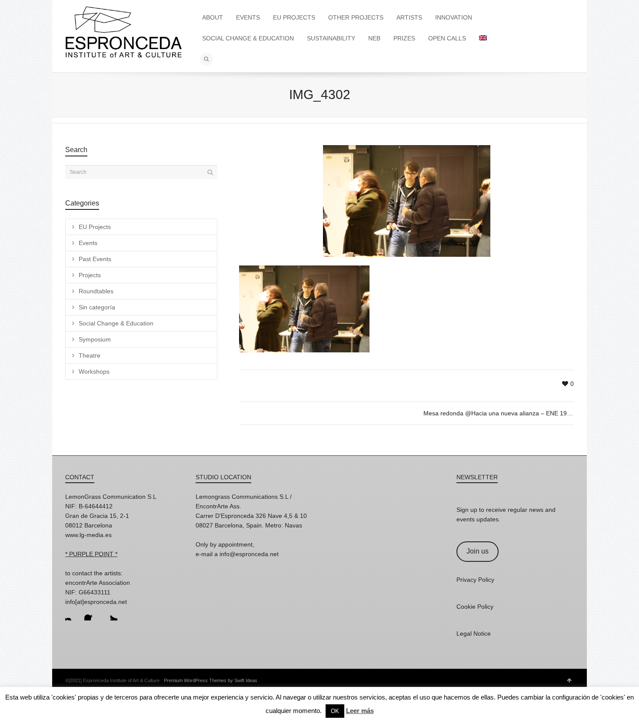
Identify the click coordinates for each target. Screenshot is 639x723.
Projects (90, 275)
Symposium (95, 339)
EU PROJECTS (294, 17)
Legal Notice (473, 633)
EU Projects (95, 226)
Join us (477, 551)
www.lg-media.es (88, 534)
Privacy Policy (475, 579)
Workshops (94, 371)
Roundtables (96, 291)
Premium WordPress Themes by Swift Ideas (210, 680)
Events (88, 242)
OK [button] (335, 711)
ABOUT (212, 17)
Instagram (72, 613)
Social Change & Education (116, 323)
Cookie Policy (474, 606)
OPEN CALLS (447, 38)
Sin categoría (97, 307)
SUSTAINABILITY (331, 38)
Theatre (89, 355)
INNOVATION (453, 17)
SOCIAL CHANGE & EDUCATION (248, 38)
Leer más (360, 710)
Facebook (91, 613)
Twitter (110, 613)
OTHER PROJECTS (355, 17)
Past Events (95, 258)
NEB (374, 38)
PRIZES (404, 38)
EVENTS (248, 17)
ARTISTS (409, 17)
